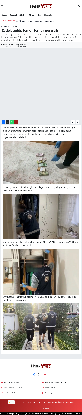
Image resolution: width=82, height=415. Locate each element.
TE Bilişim (46, 409)
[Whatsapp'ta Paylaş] (12, 122)
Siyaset (32, 15)
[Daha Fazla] (16, 122)
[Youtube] (45, 374)
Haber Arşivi (49, 393)
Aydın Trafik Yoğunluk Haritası (55, 382)
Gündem (22, 15)
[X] (37, 374)
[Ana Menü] (2, 6)
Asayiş (4, 15)
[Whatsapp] (49, 374)
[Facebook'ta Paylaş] (3, 122)
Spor (40, 15)
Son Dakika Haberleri (11, 393)
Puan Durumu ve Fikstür (13, 388)
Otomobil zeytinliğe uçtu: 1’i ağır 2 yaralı (35, 21)
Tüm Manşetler (49, 388)
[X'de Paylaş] (7, 122)
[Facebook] (33, 374)
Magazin (48, 15)
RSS (12, 402)
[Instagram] (41, 374)
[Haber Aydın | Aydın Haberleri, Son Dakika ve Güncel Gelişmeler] (41, 6)
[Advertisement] (41, 64)
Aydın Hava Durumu (11, 382)
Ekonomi (13, 15)
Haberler (5, 26)
